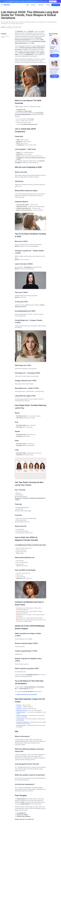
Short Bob (18, 705)
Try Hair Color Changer (54, 76)
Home (27, 4)
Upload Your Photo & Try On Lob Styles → (27, 694)
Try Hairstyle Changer (54, 55)
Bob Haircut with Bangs (21, 715)
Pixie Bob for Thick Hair (21, 710)
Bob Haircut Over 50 (21, 725)
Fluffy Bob (18, 708)
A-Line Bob (18, 706)
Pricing (48, 4)
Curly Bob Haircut (20, 718)
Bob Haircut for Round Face (22, 722)
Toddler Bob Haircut (20, 712)
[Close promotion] (59, 1)
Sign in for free (55, 4)
